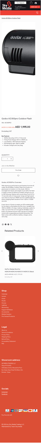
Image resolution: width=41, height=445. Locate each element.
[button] (35, 6)
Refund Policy (5, 339)
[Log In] (36, 3)
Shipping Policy (6, 337)
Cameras (4, 294)
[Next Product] (38, 251)
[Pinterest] (8, 224)
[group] (20, 258)
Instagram (5, 392)
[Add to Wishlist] (18, 176)
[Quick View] (20, 251)
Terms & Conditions (7, 332)
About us (4, 330)
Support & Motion (7, 310)
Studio (4, 301)
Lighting (4, 305)
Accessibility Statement (9, 341)
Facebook (4, 394)
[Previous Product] (2, 251)
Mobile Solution (6, 314)
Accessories (5, 312)
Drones (4, 303)
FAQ (3, 343)
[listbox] (35, 6)
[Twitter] (11, 224)
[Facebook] (5, 224)
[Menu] (37, 13)
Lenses (4, 296)
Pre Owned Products (8, 316)
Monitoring (5, 307)
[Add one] (11, 159)
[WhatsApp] (3, 224)
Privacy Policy (6, 334)
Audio (3, 298)
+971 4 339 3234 (18, 6)
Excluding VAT (8, 277)
